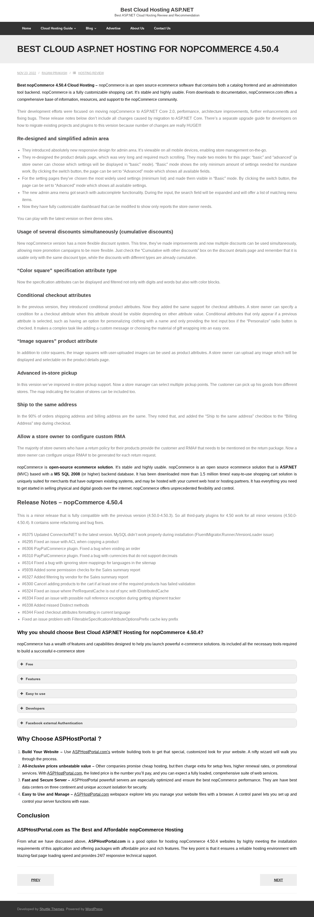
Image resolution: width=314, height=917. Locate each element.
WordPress (94, 909)
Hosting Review (91, 73)
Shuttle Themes (51, 909)
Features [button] (33, 679)
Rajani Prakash (54, 73)
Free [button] (29, 664)
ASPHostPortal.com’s (91, 752)
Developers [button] (35, 708)
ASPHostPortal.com (64, 773)
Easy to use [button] (35, 694)
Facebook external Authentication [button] (54, 723)
